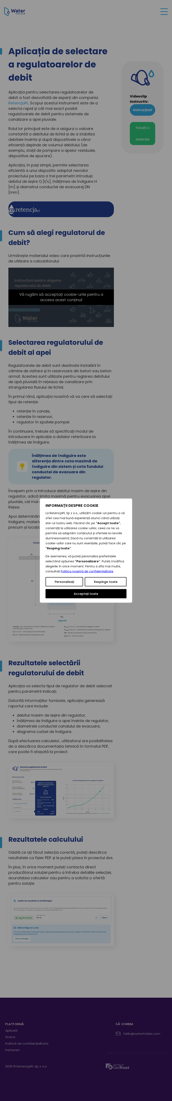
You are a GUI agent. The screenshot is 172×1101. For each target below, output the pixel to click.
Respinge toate (105, 582)
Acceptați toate (86, 593)
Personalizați (64, 582)
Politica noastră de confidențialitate (87, 571)
